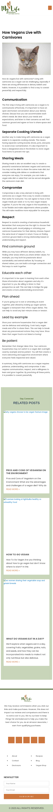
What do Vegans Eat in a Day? (25, 638)
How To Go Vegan (17, 554)
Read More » (13, 489)
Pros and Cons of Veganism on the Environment (26, 472)
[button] (50, 8)
